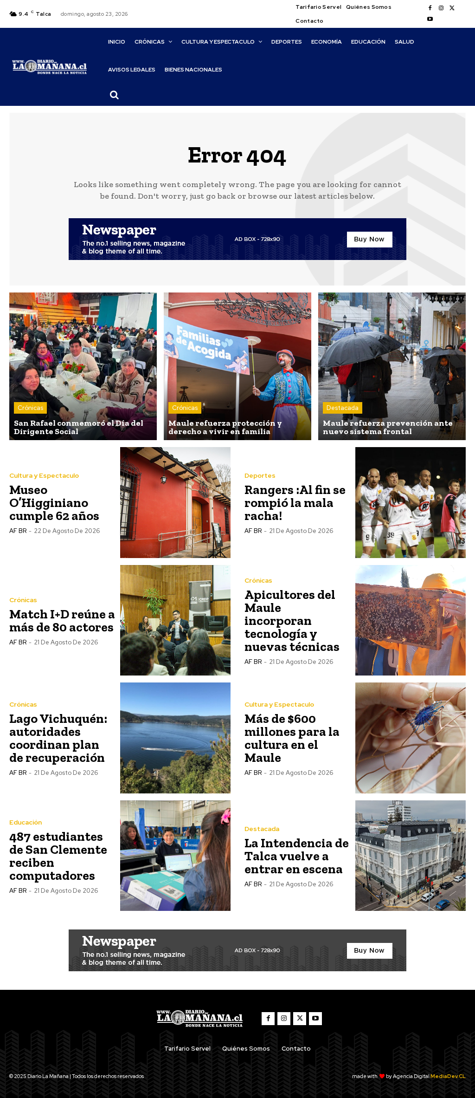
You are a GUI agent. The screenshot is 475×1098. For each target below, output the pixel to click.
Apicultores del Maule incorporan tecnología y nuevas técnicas (292, 620)
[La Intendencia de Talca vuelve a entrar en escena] (410, 855)
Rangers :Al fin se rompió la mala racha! (295, 502)
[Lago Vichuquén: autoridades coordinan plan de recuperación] (175, 737)
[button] (114, 95)
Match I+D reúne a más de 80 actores (62, 620)
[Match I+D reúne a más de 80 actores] (175, 620)
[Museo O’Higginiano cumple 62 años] (175, 502)
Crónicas (30, 408)
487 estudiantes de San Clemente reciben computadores (58, 856)
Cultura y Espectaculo (44, 475)
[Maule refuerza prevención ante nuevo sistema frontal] (392, 366)
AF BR (17, 531)
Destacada (343, 408)
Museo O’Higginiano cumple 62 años (54, 502)
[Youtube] (430, 19)
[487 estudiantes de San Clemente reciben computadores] (175, 855)
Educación (25, 822)
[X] (452, 8)
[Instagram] (441, 8)
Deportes (260, 475)
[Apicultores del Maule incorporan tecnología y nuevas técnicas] (410, 620)
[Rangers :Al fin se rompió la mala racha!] (410, 502)
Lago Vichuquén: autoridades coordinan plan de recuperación (58, 738)
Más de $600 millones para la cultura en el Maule (292, 738)
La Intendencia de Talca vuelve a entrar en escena (296, 856)
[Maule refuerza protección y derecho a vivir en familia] (237, 366)
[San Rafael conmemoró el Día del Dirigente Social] (83, 366)
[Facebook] (430, 8)
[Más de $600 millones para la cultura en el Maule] (410, 737)
